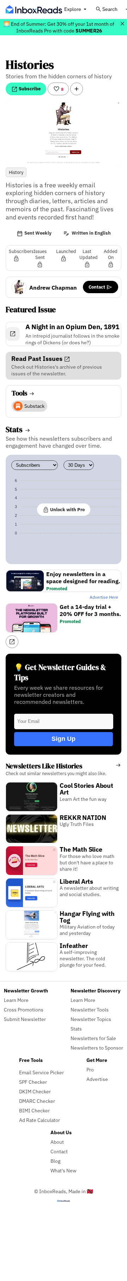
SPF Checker (33, 1081)
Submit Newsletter (25, 1019)
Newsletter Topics (91, 1019)
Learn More (16, 1000)
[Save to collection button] (76, 89)
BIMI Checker (34, 1110)
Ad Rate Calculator (39, 1120)
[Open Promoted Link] (12, 641)
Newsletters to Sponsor (97, 1047)
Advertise (97, 1079)
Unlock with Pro (67, 509)
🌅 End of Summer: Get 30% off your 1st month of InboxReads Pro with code (59, 27)
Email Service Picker (41, 1072)
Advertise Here (104, 597)
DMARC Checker (37, 1101)
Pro (90, 1069)
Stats (76, 1028)
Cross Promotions (23, 1009)
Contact (97, 287)
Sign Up (63, 738)
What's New (63, 1170)
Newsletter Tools (90, 1009)
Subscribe (29, 88)
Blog (55, 1161)
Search (109, 9)
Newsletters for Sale (93, 1038)
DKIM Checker (35, 1091)
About (57, 1141)
